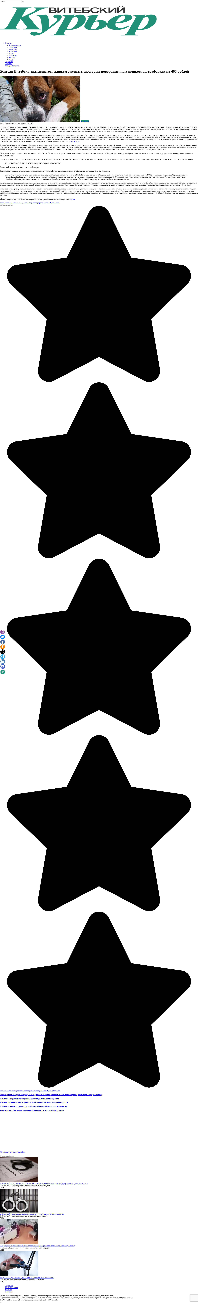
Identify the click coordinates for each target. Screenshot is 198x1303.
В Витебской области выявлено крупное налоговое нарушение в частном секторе (32, 1214)
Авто (11, 53)
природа (39, 203)
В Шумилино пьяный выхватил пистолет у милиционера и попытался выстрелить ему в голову (37, 1246)
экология (55, 203)
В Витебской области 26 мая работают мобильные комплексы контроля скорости (34, 1102)
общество (32, 203)
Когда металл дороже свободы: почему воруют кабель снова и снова (27, 1278)
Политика (13, 51)
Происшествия (15, 45)
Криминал (85, 121)
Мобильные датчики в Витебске (12, 1152)
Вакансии (8, 1290)
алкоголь (7, 203)
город (21, 203)
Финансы (13, 49)
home (2, 203)
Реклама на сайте (11, 1288)
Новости (8, 43)
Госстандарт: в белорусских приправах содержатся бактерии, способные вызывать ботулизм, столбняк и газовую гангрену (51, 1095)
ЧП (50, 203)
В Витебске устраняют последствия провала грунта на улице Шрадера (29, 1099)
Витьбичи (75, 141)
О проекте (9, 62)
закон (26, 203)
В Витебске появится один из (12, 1106)
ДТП (11, 60)
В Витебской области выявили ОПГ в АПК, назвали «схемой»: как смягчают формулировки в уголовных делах (44, 1184)
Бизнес (12, 58)
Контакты (8, 64)
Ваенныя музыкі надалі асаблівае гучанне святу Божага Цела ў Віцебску (30, 1091)
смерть (46, 203)
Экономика (13, 47)
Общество (13, 55)
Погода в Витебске (12, 66)
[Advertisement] (69, 1133)
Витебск (15, 203)
